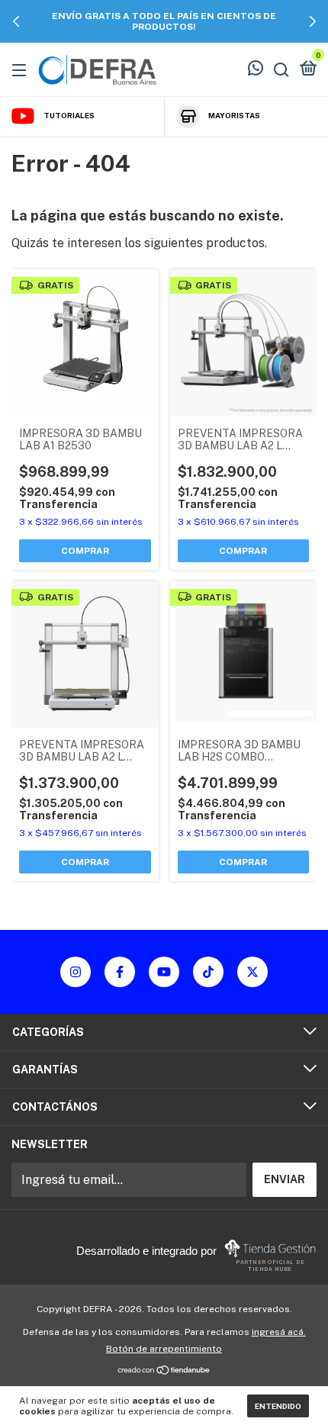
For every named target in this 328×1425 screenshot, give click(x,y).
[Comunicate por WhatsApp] (256, 70)
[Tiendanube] (164, 1371)
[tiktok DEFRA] (208, 972)
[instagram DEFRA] (75, 972)
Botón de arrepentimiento (164, 1348)
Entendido (278, 1406)
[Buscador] (281, 69)
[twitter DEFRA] (252, 972)
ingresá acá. (279, 1332)
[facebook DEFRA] (120, 972)
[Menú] (21, 69)
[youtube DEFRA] (164, 972)
